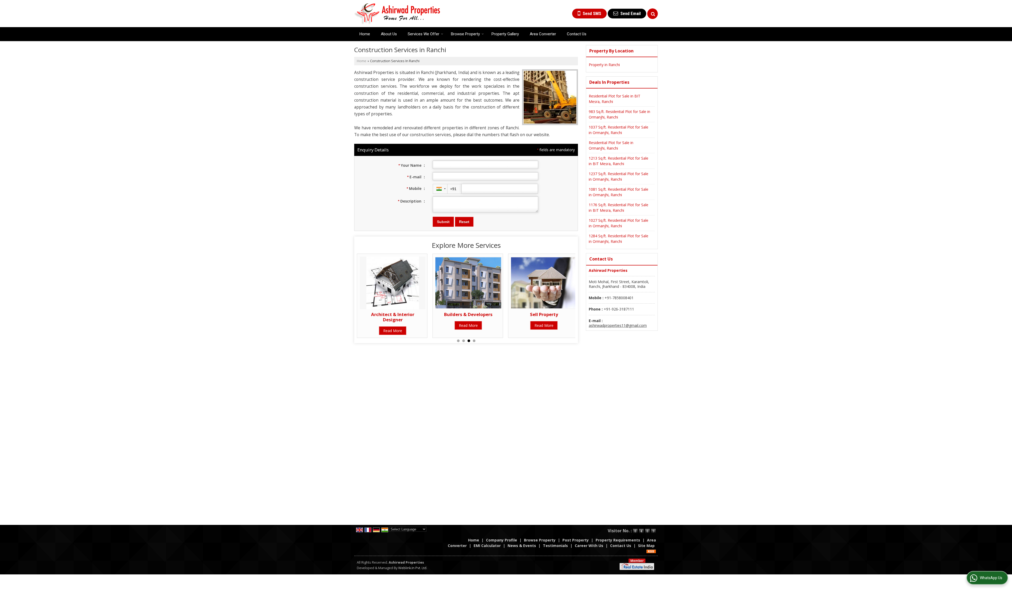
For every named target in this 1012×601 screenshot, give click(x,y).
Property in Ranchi (604, 64)
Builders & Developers (466, 314)
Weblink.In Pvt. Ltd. (412, 568)
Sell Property (541, 314)
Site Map (646, 545)
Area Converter (543, 34)
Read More (390, 330)
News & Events (522, 545)
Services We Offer (423, 34)
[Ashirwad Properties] (397, 13)
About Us (389, 34)
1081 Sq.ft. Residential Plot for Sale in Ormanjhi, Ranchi (618, 192)
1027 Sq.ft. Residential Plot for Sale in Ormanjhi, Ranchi (618, 223)
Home (364, 34)
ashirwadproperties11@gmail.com (618, 325)
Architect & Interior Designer (390, 317)
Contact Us (576, 34)
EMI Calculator (487, 545)
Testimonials (555, 545)
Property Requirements (618, 540)
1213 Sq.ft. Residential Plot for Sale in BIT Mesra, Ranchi (618, 161)
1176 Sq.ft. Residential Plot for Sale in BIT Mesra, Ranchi (618, 207)
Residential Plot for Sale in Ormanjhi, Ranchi (611, 145)
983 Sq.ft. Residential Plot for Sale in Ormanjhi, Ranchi (619, 114)
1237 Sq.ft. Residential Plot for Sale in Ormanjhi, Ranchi (618, 176)
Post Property (575, 540)
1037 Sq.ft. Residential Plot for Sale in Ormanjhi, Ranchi (618, 130)
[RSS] (651, 551)
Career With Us (589, 545)
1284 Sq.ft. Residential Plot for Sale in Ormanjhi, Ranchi (618, 238)
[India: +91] (440, 189)
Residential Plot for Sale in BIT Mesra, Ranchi (614, 98)
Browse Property (465, 34)
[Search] (652, 13)
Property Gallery (505, 34)
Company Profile (501, 540)
